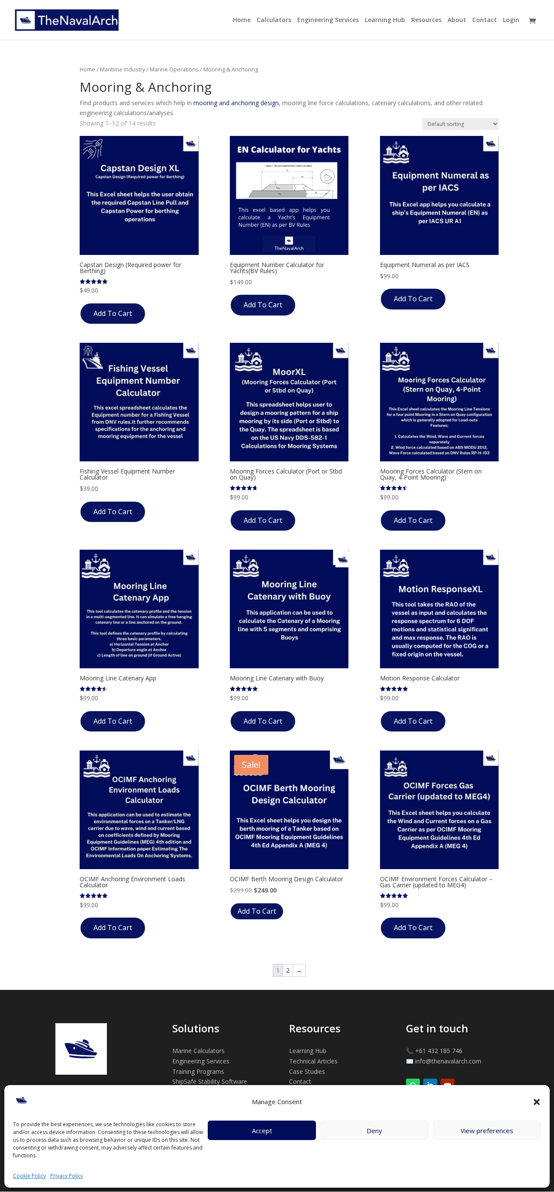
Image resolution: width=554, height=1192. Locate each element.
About (457, 20)
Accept (262, 1130)
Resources (426, 20)
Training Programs (198, 1071)
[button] (536, 1102)
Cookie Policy (29, 1175)
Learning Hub (385, 20)
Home (242, 20)
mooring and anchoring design (236, 103)
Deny (374, 1130)
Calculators (274, 20)
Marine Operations (174, 69)
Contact (484, 20)
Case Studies (307, 1071)
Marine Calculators (198, 1051)
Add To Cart (112, 313)
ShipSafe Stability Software (209, 1081)
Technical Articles (313, 1061)
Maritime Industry (122, 69)
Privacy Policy (66, 1175)
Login (511, 20)
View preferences (487, 1130)
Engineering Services (328, 20)
